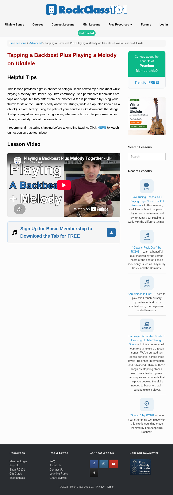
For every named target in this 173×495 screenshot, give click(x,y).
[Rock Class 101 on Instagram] (103, 464)
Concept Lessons (63, 24)
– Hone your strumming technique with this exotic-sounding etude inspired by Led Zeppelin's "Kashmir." (146, 423)
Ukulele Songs (14, 24)
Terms (110, 487)
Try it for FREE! (147, 82)
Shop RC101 (17, 469)
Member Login (18, 461)
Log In (163, 24)
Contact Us (56, 469)
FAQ (52, 461)
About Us (55, 465)
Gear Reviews (58, 477)
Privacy (100, 487)
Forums (146, 24)
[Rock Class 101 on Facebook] (94, 464)
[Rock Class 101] (86, 9)
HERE (101, 127)
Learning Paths (59, 473)
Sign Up (14, 465)
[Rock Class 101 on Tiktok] (94, 473)
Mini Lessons (91, 24)
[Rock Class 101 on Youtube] (113, 464)
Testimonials (17, 477)
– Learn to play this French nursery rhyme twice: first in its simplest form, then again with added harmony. (146, 302)
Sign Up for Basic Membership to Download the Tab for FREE (56, 232)
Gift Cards (15, 473)
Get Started (86, 33)
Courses (37, 24)
